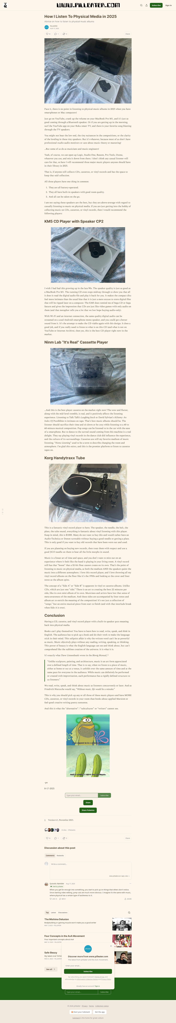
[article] (88, 924)
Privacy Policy (106, 979)
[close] (111, 946)
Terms (91, 1006)
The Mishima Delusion (56, 919)
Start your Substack (82, 1012)
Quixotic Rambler (57, 883)
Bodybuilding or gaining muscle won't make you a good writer (70, 922)
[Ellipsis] (130, 883)
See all (49, 969)
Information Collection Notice (87, 979)
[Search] (141, 5)
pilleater (53, 26)
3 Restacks (71, 830)
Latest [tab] (53, 912)
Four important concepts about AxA (59, 939)
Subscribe (156, 5)
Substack (76, 1018)
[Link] (41, 221)
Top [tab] (47, 912)
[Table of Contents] (2, 511)
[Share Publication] (146, 5)
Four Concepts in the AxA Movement (64, 936)
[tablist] (54, 855)
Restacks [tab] (60, 855)
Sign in (168, 5)
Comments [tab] (50, 855)
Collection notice (102, 1006)
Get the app (100, 1012)
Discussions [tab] (62, 912)
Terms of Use (99, 977)
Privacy (85, 1006)
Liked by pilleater (57, 886)
